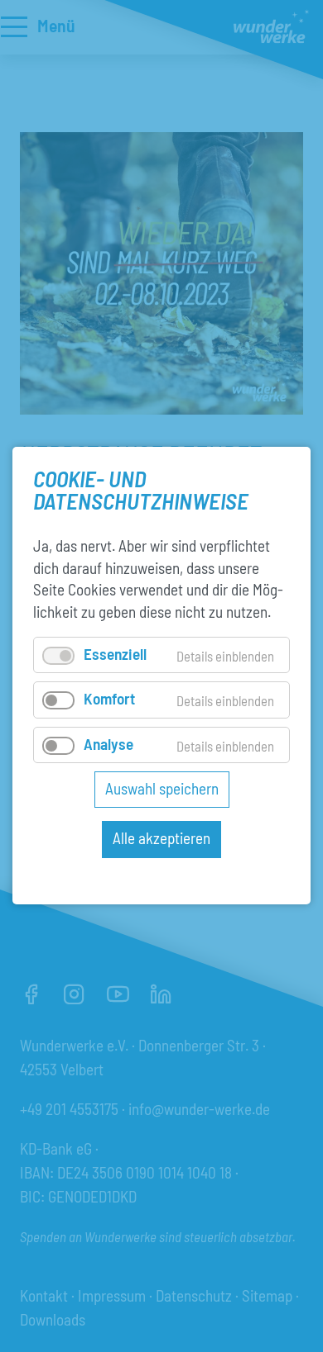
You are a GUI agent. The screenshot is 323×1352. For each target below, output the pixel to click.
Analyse (108, 743)
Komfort (109, 699)
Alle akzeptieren (161, 838)
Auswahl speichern (162, 788)
